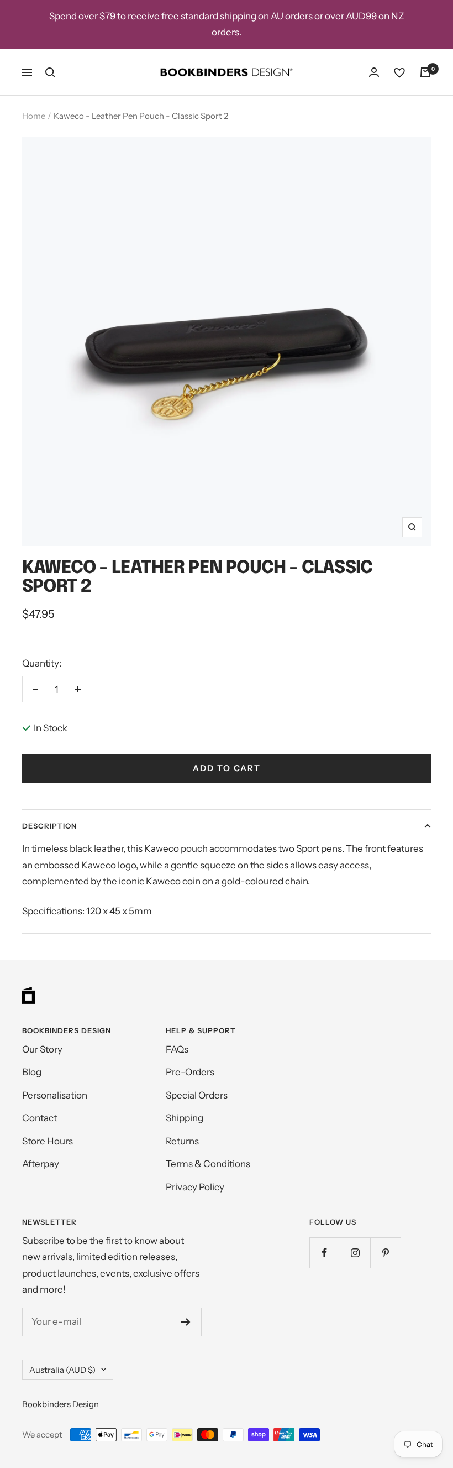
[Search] (50, 72)
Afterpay (40, 1163)
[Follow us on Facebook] (324, 1252)
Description (49, 825)
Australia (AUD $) (62, 1370)
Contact (39, 1117)
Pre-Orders (190, 1071)
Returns (182, 1141)
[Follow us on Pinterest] (385, 1252)
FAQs (177, 1049)
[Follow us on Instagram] (355, 1252)
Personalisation (54, 1095)
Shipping (184, 1117)
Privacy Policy (195, 1187)
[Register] (186, 1322)
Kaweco (161, 848)
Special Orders (197, 1095)
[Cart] (425, 72)
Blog (31, 1071)
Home (33, 116)
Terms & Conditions (208, 1163)
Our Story (42, 1049)
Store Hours (47, 1141)
